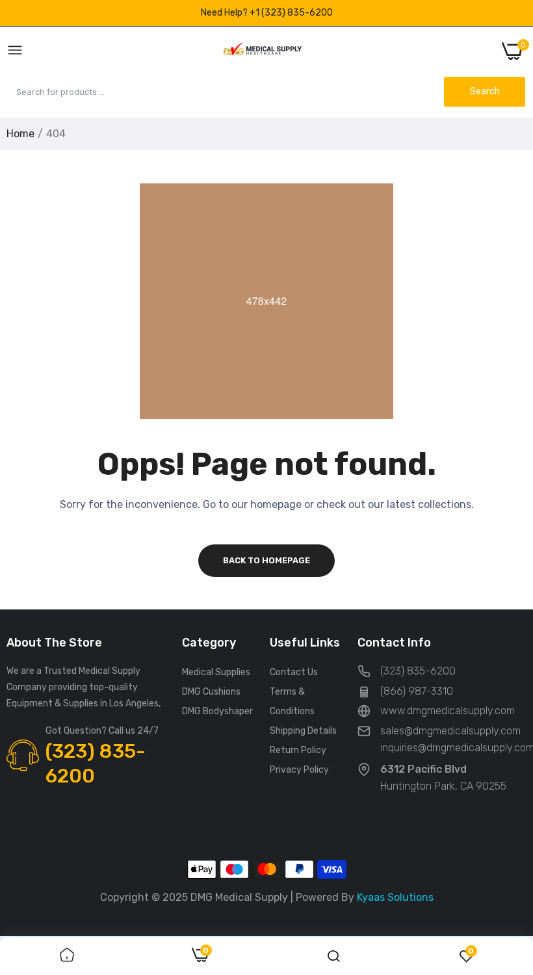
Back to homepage (266, 560)
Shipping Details (303, 730)
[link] (66, 956)
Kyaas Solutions (395, 897)
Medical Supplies (216, 672)
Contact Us (294, 672)
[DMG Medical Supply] (262, 51)
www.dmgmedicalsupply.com (447, 710)
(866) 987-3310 (416, 691)
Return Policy (298, 750)
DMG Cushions (211, 691)
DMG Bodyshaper (217, 711)
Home (20, 133)
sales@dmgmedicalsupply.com (450, 731)
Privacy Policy (299, 769)
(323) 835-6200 (96, 764)
